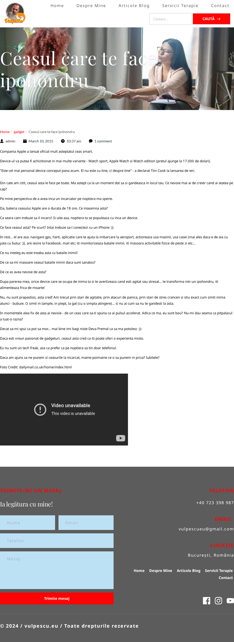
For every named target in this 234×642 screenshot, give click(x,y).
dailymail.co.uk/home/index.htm (45, 367)
